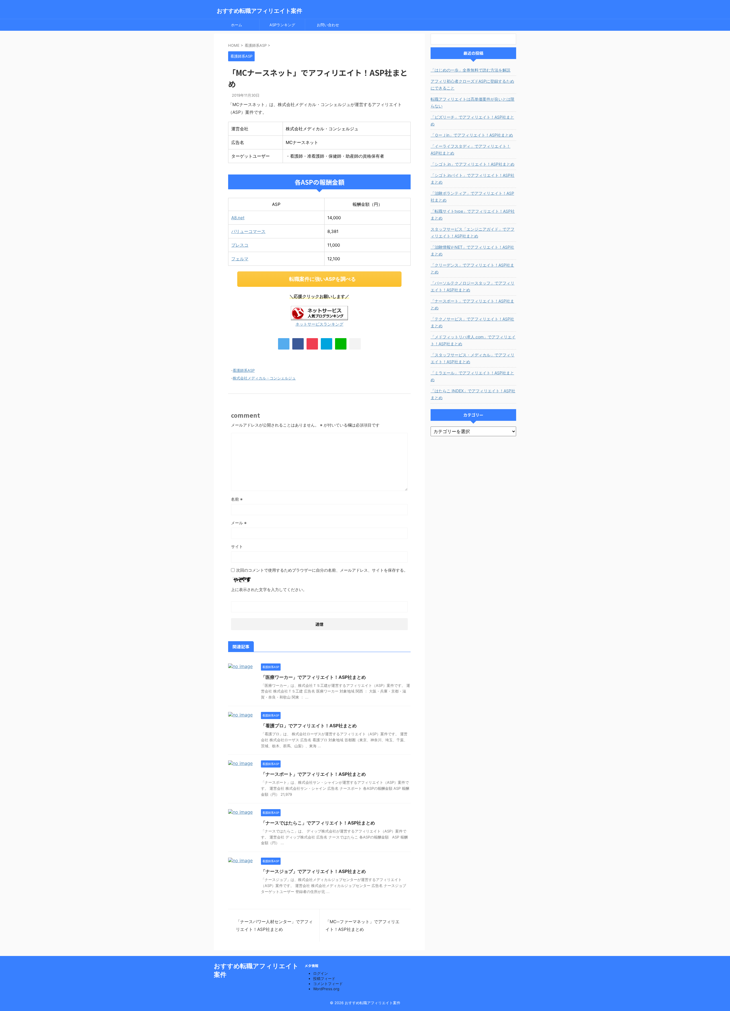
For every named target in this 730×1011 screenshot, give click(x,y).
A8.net (237, 217)
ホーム (236, 25)
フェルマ (239, 258)
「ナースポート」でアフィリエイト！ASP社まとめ (313, 774)
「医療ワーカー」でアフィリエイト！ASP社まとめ (313, 677)
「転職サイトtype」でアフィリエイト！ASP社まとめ (473, 214)
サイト (237, 546)
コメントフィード (328, 983)
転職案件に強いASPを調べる (322, 279)
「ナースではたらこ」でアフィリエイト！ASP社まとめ (318, 823)
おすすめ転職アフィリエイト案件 (259, 10)
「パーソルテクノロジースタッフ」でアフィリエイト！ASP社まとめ (472, 286)
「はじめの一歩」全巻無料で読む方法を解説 (470, 70)
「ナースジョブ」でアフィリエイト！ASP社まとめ (313, 871)
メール (239, 522)
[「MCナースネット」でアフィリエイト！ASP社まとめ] (326, 344)
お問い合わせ (328, 25)
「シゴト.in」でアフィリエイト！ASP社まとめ (472, 164)
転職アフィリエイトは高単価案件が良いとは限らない (472, 102)
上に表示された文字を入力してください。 (269, 589)
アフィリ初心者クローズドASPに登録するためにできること (472, 84)
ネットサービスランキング (319, 324)
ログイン (320, 973)
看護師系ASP (244, 370)
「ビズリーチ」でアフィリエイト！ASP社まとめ (472, 120)
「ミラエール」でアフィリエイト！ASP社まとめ (472, 376)
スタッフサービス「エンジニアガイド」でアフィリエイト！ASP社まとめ (472, 232)
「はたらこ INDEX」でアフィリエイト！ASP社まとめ (473, 394)
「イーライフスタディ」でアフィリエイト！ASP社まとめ (470, 149)
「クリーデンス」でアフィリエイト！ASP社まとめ (472, 268)
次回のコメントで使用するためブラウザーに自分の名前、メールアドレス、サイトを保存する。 (322, 570)
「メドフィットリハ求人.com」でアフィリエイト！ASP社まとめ (473, 340)
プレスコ (239, 245)
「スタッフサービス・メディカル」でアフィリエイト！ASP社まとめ (472, 358)
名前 (237, 499)
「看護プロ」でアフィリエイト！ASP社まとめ (309, 725)
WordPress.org (326, 988)
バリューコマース (248, 231)
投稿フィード (324, 978)
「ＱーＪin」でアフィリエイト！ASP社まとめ (472, 135)
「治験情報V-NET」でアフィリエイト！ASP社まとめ (472, 250)
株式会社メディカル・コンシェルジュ (264, 378)
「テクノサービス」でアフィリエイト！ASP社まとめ (472, 322)
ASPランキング (282, 25)
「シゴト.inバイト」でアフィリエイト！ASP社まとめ (472, 178)
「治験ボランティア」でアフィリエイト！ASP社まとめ (472, 196)
